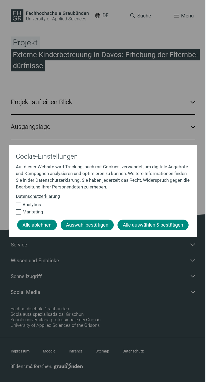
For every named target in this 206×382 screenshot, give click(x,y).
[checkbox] (101, 204)
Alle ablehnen (37, 225)
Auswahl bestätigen (87, 225)
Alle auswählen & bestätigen (153, 225)
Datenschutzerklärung (38, 196)
